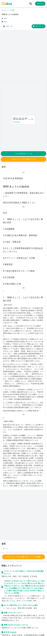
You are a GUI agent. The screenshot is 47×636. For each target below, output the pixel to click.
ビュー (5, 548)
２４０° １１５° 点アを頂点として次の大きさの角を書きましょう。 (24, 572)
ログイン (40, 3)
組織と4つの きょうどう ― (14, 613)
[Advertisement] (23, 56)
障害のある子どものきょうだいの (16, 625)
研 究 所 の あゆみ (10, 632)
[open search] (30, 3)
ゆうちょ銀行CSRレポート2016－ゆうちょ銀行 (21, 605)
